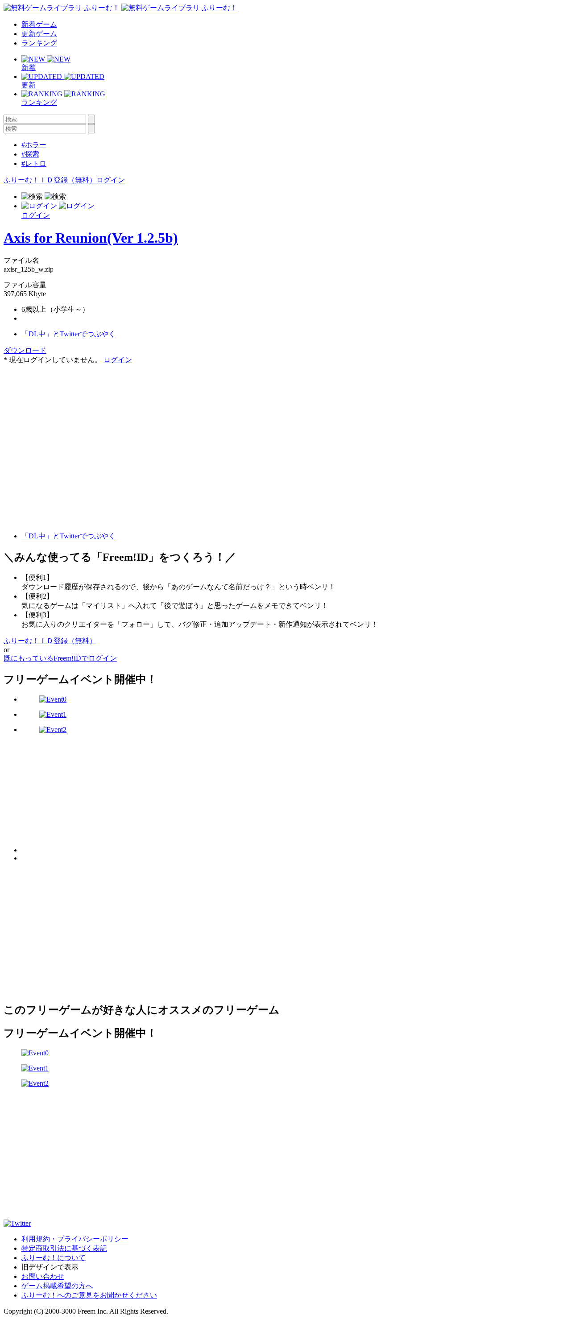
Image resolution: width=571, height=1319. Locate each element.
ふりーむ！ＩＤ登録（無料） (50, 180)
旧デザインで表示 (50, 1267)
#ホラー (33, 145)
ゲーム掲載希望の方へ (57, 1286)
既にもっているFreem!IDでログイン (60, 658)
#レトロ (33, 163)
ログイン (110, 180)
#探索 (30, 154)
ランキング (39, 43)
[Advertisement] (70, 420)
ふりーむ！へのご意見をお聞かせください (89, 1295)
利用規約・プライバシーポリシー (74, 1239)
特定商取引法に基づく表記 (64, 1248)
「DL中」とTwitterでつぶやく (68, 334)
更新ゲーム (39, 33)
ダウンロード (25, 350)
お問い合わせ (42, 1276)
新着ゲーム (39, 24)
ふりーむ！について (53, 1257)
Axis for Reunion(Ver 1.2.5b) (91, 238)
